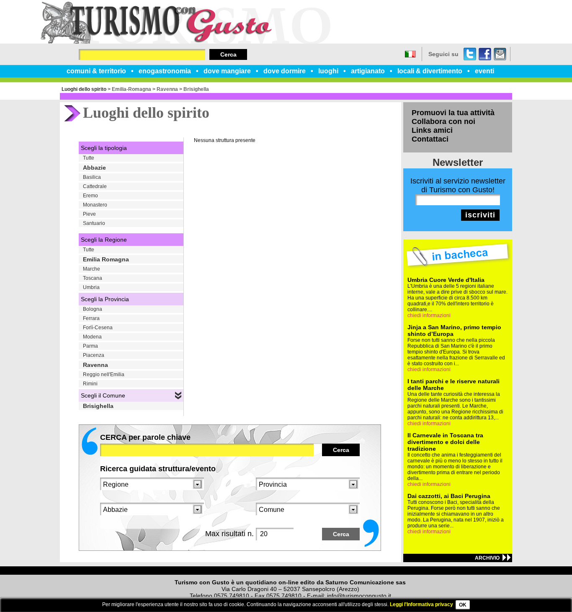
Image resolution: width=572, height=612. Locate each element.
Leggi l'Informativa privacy (421, 604)
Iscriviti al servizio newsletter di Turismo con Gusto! (457, 185)
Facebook (485, 54)
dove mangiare (227, 71)
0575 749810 (231, 595)
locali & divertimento (429, 71)
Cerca (228, 54)
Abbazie (94, 167)
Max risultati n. (229, 533)
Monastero (95, 205)
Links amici (432, 130)
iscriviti (480, 215)
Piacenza (93, 355)
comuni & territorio (96, 71)
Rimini (90, 384)
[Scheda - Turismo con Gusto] (185, 42)
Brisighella (196, 89)
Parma (90, 346)
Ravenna (167, 89)
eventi (484, 71)
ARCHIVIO (487, 558)
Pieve (89, 214)
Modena (92, 337)
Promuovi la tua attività (453, 112)
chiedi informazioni (429, 315)
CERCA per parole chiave (145, 437)
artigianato (368, 71)
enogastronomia (165, 71)
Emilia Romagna (106, 259)
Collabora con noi (443, 121)
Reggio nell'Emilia (103, 374)
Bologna (92, 309)
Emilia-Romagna (131, 89)
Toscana (92, 278)
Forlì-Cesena (98, 328)
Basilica (92, 177)
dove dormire (284, 71)
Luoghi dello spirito (84, 89)
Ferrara (91, 318)
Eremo (90, 196)
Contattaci (430, 139)
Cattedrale (95, 186)
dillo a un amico (500, 54)
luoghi (328, 71)
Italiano (410, 54)
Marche (91, 269)
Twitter (470, 54)
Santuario (94, 223)
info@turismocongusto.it (359, 595)
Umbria (91, 287)
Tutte (88, 158)
